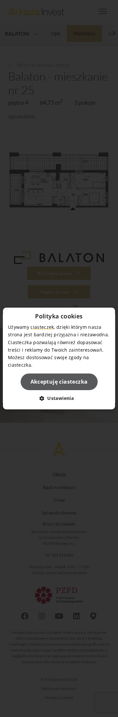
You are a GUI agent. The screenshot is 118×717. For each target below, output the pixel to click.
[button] (59, 398)
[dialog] (59, 358)
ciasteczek (42, 327)
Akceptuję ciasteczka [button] (59, 381)
